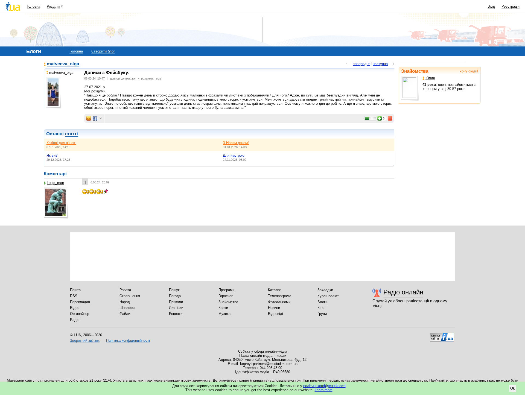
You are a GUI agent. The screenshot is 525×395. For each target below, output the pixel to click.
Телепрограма (279, 296)
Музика (224, 314)
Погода (175, 296)
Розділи (53, 6)
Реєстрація (510, 6)
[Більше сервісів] (101, 118)
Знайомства (414, 71)
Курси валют (328, 296)
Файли (124, 314)
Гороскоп (225, 296)
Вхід (491, 6)
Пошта (75, 290)
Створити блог (103, 51)
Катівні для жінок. (61, 143)
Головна (33, 6)
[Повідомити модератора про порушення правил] (390, 118)
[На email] (88, 118)
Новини (274, 308)
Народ (124, 302)
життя (135, 78)
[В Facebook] (95, 118)
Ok (512, 388)
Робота (125, 290)
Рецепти (175, 314)
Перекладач (80, 302)
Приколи (176, 302)
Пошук (174, 290)
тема (157, 78)
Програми (226, 290)
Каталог (274, 290)
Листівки (176, 308)
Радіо (74, 320)
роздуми (147, 78)
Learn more (323, 390)
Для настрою (233, 155)
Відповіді (275, 314)
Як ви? (51, 155)
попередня (361, 64)
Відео (74, 308)
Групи (322, 314)
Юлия (430, 78)
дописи (115, 78)
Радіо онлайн (403, 292)
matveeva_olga (63, 64)
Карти (223, 308)
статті (71, 133)
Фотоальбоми (279, 302)
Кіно (320, 308)
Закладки (325, 290)
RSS (73, 296)
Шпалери (127, 308)
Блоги (322, 302)
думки (125, 78)
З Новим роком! (236, 143)
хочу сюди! (469, 71)
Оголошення (129, 296)
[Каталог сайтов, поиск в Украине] (442, 335)
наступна (380, 64)
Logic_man (55, 183)
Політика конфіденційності (128, 340)
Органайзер (79, 314)
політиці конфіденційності (324, 386)
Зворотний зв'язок (85, 340)
